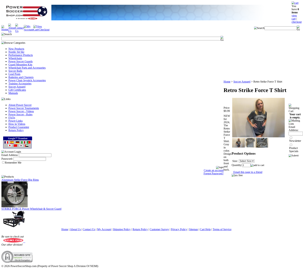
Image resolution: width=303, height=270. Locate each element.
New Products (16, 48)
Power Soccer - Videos (21, 111)
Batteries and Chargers (20, 77)
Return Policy (16, 130)
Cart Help (205, 229)
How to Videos (16, 123)
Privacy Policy (179, 229)
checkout (297, 21)
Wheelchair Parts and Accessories (27, 67)
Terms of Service (222, 229)
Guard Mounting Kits (20, 64)
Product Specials (293, 150)
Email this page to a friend (247, 172)
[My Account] (28, 29)
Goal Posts (14, 74)
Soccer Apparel (16, 86)
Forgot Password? (214, 173)
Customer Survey (159, 229)
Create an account (214, 170)
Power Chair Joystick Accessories (27, 80)
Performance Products (20, 55)
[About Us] (11, 31)
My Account (104, 229)
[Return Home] (4, 29)
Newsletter (295, 140)
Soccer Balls (15, 70)
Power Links (15, 120)
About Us (75, 229)
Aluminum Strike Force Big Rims (20, 179)
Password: (7, 158)
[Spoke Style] (14, 206)
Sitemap (193, 229)
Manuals (13, 93)
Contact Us (89, 229)
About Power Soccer (20, 104)
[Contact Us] (19, 31)
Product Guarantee (18, 127)
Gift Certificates (17, 89)
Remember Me (13, 162)
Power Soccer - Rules (20, 114)
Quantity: (237, 165)
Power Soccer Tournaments (23, 108)
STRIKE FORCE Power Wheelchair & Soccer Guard (31, 208)
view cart (294, 17)
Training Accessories (19, 83)
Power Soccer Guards (20, 61)
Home (227, 81)
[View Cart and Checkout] (41, 29)
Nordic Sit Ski (16, 51)
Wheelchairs (15, 58)
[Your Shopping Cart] (295, 2)
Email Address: (9, 155)
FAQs (11, 117)
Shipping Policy (122, 229)
